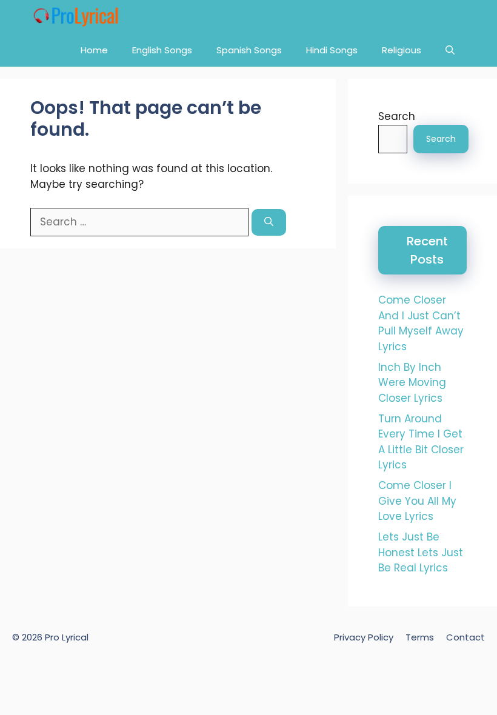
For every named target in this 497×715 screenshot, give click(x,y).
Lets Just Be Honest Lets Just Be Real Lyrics (420, 552)
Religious (401, 50)
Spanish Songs (249, 50)
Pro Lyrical (66, 637)
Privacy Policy (363, 637)
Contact (465, 637)
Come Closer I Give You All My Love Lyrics (417, 501)
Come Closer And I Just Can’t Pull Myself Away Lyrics (421, 323)
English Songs (162, 50)
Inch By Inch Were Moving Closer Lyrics (412, 382)
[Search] (269, 222)
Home (94, 50)
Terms (419, 637)
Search (396, 116)
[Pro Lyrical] (75, 16)
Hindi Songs (332, 50)
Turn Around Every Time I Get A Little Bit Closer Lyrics (421, 442)
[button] (450, 50)
